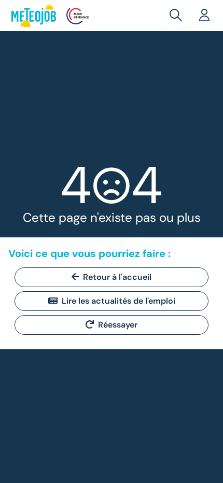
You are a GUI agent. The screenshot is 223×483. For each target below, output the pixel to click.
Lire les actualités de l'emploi (118, 300)
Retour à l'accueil (117, 277)
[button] (178, 15)
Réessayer (117, 324)
